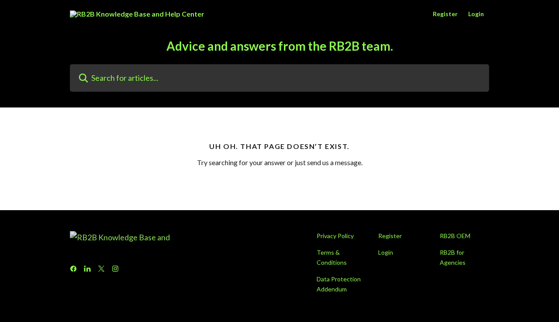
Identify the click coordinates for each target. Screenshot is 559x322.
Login (476, 14)
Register (445, 14)
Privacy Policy (335, 235)
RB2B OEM (455, 235)
